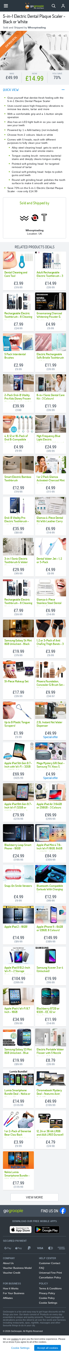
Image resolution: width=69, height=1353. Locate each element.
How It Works (10, 1288)
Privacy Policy (47, 1293)
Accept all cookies (47, 1347)
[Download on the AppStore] (21, 1229)
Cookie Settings (48, 1302)
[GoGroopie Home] (34, 6)
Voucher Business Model (17, 1267)
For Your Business (13, 1293)
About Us (8, 1263)
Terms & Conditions (50, 1288)
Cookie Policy (47, 1298)
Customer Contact (49, 1263)
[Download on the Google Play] (47, 1229)
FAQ (41, 1267)
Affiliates (8, 1298)
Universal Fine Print (50, 1272)
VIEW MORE (34, 1197)
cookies (15, 1339)
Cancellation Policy (50, 1277)
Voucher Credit (11, 1272)
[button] (53, 6)
